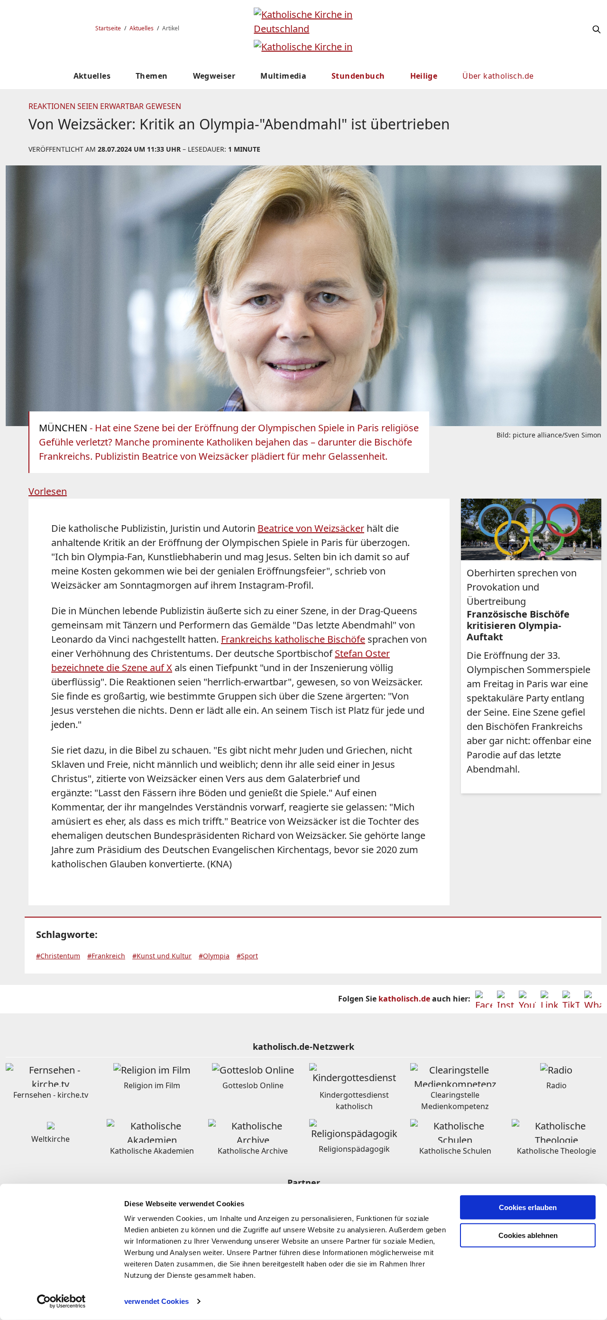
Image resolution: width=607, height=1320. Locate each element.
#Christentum (58, 955)
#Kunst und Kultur (162, 955)
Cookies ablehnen (528, 1235)
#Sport (247, 955)
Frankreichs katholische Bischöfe (293, 639)
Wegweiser (214, 76)
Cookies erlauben (528, 1207)
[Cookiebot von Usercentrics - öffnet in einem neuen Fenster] (61, 1301)
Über (497, 76)
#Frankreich (106, 955)
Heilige (424, 76)
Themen (151, 76)
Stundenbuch (358, 76)
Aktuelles (141, 28)
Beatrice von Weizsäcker (311, 528)
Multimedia (283, 76)
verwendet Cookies (156, 1301)
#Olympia (214, 955)
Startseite (108, 28)
